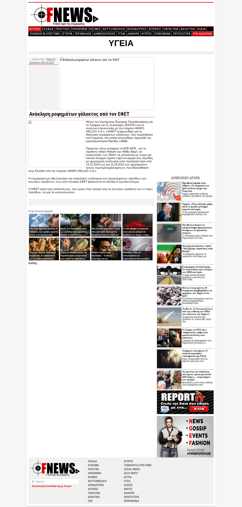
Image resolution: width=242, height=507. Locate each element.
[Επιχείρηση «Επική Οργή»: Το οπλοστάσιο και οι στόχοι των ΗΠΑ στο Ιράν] (169, 275)
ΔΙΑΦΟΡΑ (133, 34)
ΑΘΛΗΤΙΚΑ (188, 29)
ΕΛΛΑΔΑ (48, 29)
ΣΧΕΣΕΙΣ (128, 485)
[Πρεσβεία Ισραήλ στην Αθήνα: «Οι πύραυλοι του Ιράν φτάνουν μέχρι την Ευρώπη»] (169, 192)
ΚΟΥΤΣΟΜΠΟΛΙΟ (114, 29)
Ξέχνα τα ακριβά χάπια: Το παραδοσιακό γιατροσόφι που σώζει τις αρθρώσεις (73, 255)
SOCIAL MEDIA (132, 469)
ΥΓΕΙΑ (121, 34)
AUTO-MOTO (131, 473)
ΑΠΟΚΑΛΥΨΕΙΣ (137, 29)
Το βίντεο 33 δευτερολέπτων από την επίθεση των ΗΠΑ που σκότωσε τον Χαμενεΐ (197, 311)
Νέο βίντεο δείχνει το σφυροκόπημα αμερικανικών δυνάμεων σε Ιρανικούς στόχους (197, 228)
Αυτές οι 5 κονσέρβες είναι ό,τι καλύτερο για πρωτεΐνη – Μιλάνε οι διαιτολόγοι (74, 231)
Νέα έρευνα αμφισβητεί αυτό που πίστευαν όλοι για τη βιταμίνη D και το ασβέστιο (106, 231)
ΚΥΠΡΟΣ (146, 34)
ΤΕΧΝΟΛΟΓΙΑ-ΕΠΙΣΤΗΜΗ (44, 34)
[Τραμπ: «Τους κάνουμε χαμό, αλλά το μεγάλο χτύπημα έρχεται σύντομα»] (169, 213)
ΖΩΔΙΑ (201, 29)
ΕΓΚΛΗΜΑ (93, 465)
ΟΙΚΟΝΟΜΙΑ (79, 29)
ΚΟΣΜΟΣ (95, 29)
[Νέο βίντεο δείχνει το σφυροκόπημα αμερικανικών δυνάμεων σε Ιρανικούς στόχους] (169, 233)
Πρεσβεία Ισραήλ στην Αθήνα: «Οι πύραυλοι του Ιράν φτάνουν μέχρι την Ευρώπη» (195, 187)
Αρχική (34, 29)
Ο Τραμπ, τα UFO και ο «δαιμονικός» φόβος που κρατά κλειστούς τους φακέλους (195, 333)
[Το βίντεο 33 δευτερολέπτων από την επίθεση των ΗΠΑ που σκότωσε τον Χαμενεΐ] (169, 317)
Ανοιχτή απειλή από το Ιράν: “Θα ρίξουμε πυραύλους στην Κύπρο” (197, 248)
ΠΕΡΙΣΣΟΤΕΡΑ (181, 34)
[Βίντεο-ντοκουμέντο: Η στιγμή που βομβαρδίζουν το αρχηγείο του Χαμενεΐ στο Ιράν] (169, 296)
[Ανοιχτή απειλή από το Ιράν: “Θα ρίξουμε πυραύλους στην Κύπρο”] (169, 254)
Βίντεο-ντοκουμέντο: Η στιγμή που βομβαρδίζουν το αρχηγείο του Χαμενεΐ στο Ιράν (197, 291)
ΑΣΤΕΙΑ (128, 477)
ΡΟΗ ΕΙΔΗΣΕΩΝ (202, 34)
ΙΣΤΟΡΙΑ (67, 34)
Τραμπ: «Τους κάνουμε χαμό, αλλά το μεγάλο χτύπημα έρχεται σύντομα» (197, 206)
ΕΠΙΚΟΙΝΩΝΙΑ (162, 34)
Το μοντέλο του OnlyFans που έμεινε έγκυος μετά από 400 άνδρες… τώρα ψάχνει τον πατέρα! (196, 375)
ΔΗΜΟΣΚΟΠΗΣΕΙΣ (104, 34)
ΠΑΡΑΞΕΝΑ (170, 29)
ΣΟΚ (90, 500)
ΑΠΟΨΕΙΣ (155, 29)
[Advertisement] (91, 291)
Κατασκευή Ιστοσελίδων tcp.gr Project (51, 486)
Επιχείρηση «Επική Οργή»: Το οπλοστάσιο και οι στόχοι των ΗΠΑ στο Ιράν (197, 269)
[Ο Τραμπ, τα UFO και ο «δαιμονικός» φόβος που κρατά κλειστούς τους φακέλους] (169, 338)
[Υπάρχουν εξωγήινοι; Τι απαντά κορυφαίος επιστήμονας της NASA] (169, 359)
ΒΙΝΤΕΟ (128, 489)
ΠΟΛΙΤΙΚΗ (62, 29)
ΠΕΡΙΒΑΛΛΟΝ (83, 34)
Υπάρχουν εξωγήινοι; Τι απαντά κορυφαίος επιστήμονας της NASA (195, 353)
